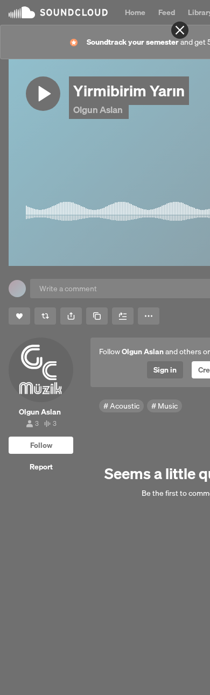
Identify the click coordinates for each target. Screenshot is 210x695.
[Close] (179, 30)
